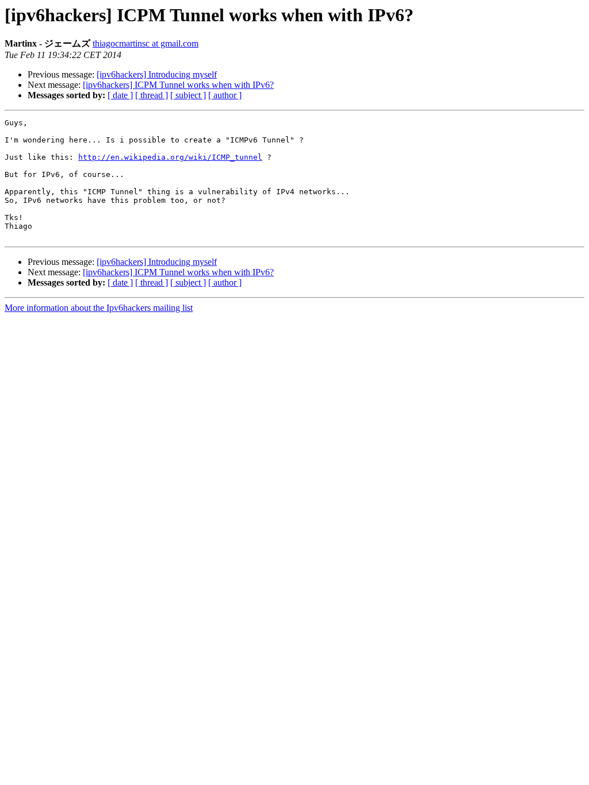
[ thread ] (151, 95)
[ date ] (120, 95)
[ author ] (225, 95)
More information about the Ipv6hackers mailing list (99, 308)
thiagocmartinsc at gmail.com (145, 43)
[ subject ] (188, 95)
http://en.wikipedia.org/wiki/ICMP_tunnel (170, 157)
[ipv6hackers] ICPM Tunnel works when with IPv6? (178, 85)
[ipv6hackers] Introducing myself (157, 74)
